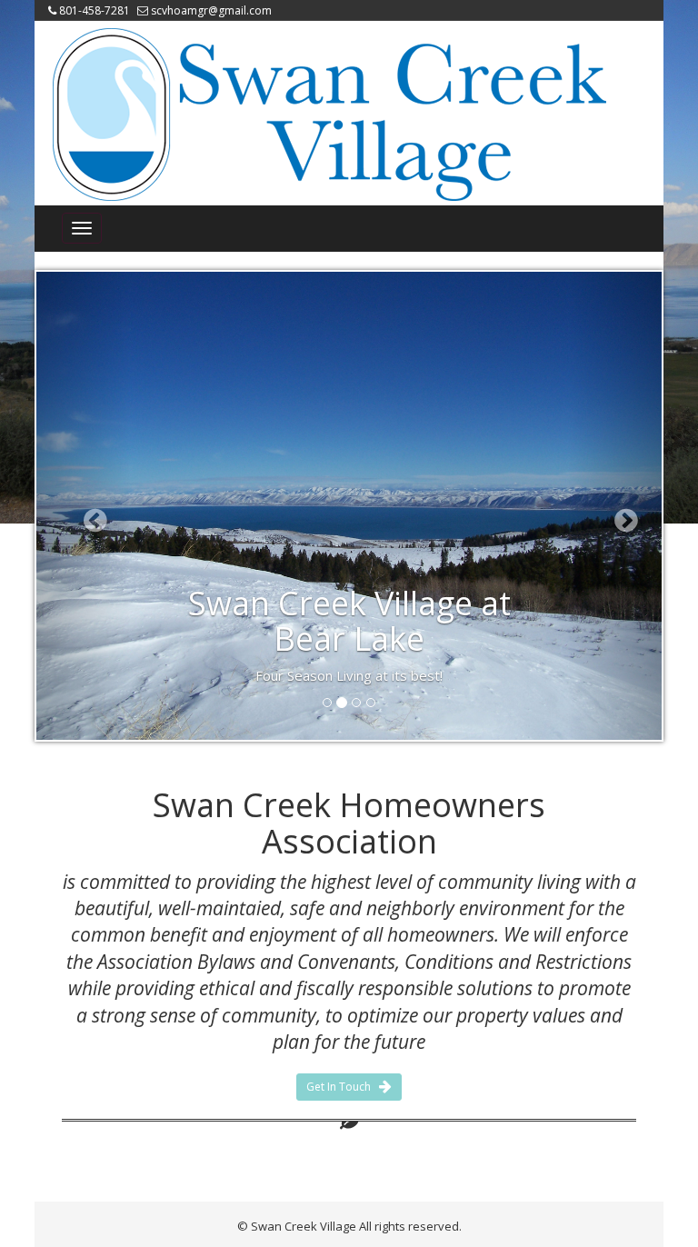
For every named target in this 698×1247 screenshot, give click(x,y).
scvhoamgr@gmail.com (211, 10)
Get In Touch (342, 1086)
